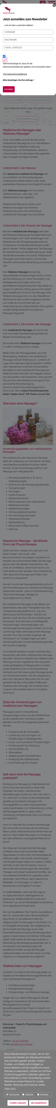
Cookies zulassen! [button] (17, 1103)
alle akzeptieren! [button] (39, 1103)
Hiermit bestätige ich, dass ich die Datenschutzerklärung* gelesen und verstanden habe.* (27, 65)
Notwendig (15, 1094)
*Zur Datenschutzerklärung (15, 74)
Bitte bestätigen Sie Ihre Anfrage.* (18, 80)
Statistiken (30, 1094)
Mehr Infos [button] (10, 1088)
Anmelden (8, 89)
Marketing (45, 1094)
